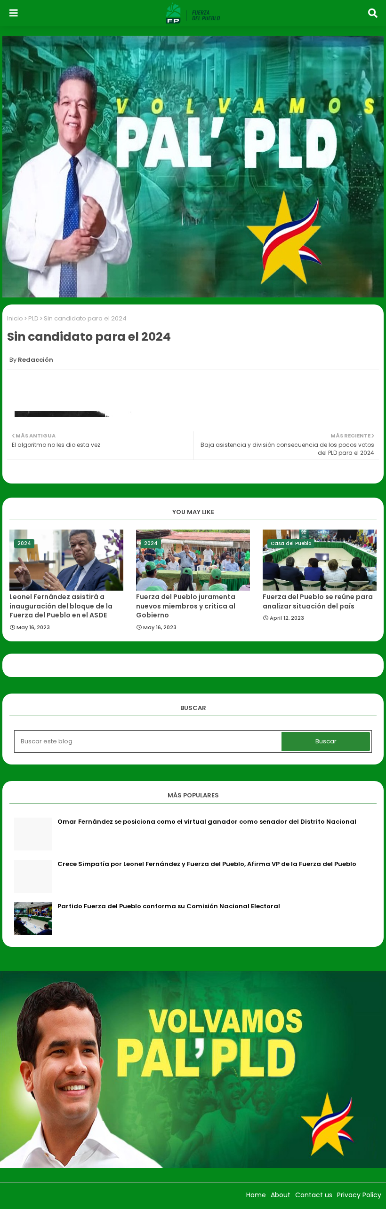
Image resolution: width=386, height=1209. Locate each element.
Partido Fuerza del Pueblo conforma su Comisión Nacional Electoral (168, 906)
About (280, 1195)
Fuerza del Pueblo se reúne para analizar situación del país (318, 602)
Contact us (313, 1195)
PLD (33, 318)
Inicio (15, 318)
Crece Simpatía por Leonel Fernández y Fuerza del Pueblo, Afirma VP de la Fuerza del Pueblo (206, 864)
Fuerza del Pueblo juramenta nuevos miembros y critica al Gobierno (185, 606)
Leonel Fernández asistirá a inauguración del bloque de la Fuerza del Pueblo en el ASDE (61, 606)
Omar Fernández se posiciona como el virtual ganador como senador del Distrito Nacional (206, 822)
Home (256, 1195)
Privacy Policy (359, 1195)
